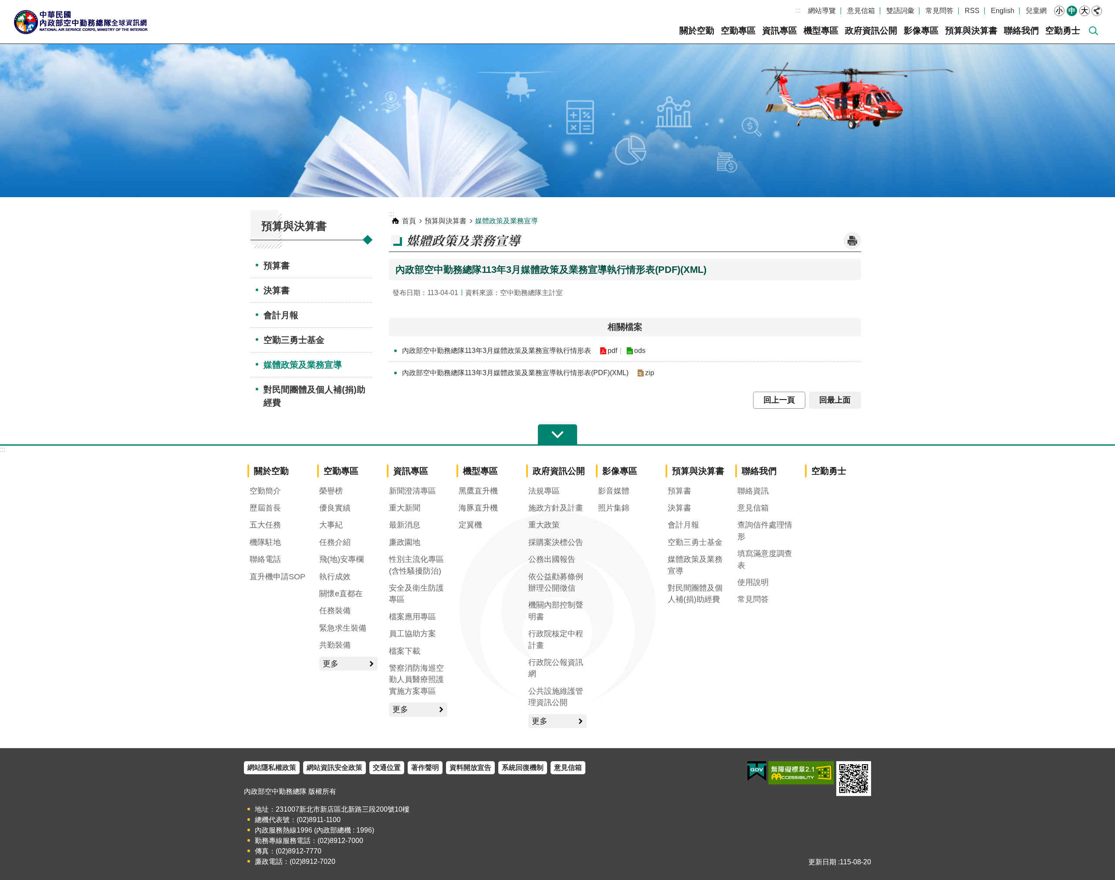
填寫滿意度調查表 (764, 559)
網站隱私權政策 (271, 767)
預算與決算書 (971, 30)
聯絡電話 (265, 559)
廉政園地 (404, 542)
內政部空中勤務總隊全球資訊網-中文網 (80, 22)
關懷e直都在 (341, 593)
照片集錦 (613, 508)
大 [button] (1084, 10)
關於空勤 (696, 30)
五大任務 (265, 525)
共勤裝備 (335, 645)
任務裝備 (335, 610)
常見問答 (939, 10)
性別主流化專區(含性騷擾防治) (416, 565)
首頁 (409, 221)
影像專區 (921, 30)
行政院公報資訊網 (555, 668)
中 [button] (1071, 10)
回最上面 (835, 400)
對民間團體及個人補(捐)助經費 (314, 396)
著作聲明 (425, 767)
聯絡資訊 (753, 491)
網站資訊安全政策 (334, 767)
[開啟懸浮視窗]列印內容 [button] (852, 240)
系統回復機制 (523, 767)
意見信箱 (861, 10)
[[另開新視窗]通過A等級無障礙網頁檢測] (801, 773)
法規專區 (544, 491)
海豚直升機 (478, 508)
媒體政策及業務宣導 (303, 364)
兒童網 (1036, 10)
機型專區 (821, 30)
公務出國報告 (551, 559)
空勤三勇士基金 (294, 340)
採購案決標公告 (555, 542)
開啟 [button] (557, 434)
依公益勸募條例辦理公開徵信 (555, 582)
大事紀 (331, 525)
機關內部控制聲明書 (555, 611)
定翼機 (470, 525)
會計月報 (281, 315)
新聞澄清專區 (412, 491)
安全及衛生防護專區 (416, 594)
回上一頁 (779, 400)
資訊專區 (779, 30)
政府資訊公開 (871, 30)
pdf (612, 350)
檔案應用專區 (412, 616)
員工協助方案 (412, 633)
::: (798, 10)
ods (639, 350)
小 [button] (1059, 10)
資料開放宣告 (470, 767)
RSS (972, 10)
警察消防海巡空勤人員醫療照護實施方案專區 (416, 679)
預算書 (277, 265)
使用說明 (753, 582)
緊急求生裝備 (342, 628)
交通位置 (387, 767)
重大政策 (544, 525)
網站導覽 (822, 10)
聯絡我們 (1021, 30)
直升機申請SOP (277, 576)
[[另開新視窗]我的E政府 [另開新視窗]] (756, 771)
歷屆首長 (265, 508)
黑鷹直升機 (478, 491)
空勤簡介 (265, 491)
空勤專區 (738, 30)
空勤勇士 (1062, 30)
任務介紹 (335, 542)
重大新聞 (404, 508)
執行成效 (335, 576)
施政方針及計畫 (555, 508)
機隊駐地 (265, 542)
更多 (330, 663)
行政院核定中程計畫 (555, 639)
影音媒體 (613, 491)
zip (649, 372)
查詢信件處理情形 (764, 531)
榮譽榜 (331, 491)
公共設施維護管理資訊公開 (555, 697)
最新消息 (404, 525)
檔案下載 (404, 651)
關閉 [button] (1096, 11)
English (1002, 10)
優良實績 (335, 508)
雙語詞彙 (900, 10)
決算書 (277, 290)
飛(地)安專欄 (341, 559)
